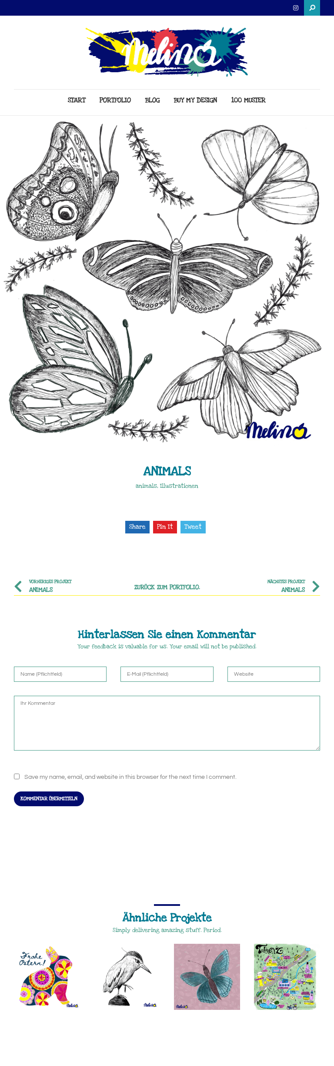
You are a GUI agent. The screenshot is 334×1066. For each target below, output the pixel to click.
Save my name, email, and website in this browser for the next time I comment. (130, 777)
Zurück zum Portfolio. (167, 587)
